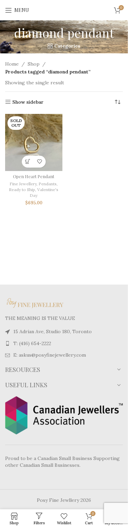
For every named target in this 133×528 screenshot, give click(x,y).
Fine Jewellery (23, 183)
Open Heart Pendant (33, 176)
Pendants (48, 183)
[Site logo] (64, 10)
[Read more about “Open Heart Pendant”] (28, 162)
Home (12, 64)
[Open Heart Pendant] (33, 142)
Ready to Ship (22, 189)
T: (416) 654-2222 (32, 343)
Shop (34, 64)
